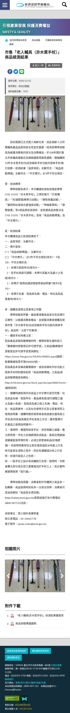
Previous (8, 576)
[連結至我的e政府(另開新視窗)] (24, 699)
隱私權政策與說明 (40, 651)
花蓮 (44, 683)
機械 (11, 44)
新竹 (23, 683)
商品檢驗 (36, 40)
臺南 (33, 683)
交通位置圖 (56, 665)
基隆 (17, 683)
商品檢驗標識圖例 (25, 623)
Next (62, 576)
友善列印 (55, 65)
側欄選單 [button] (5, 5)
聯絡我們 (9, 679)
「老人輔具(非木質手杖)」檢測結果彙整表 (39, 615)
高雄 (38, 683)
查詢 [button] (65, 5)
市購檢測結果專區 (53, 40)
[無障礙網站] (12, 698)
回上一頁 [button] (39, 65)
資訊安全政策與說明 (16, 651)
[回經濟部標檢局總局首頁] (35, 5)
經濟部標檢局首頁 (18, 40)
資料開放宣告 (13, 658)
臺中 (28, 683)
